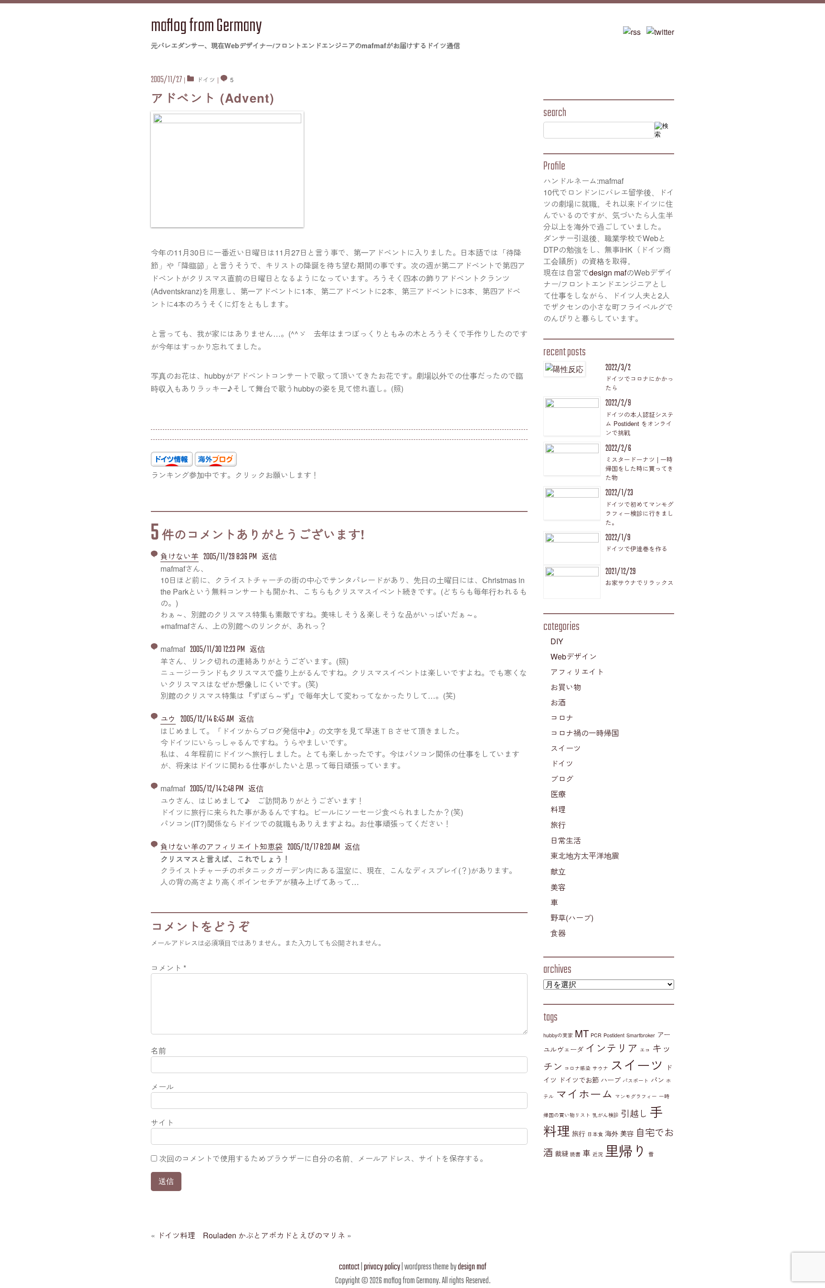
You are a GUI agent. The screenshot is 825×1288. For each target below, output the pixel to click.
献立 (558, 871)
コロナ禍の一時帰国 (584, 732)
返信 (269, 556)
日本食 (595, 1134)
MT (582, 1033)
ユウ (168, 718)
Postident (613, 1035)
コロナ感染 (577, 1068)
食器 (558, 932)
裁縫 (561, 1153)
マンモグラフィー (636, 1096)
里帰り (625, 1150)
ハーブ (611, 1080)
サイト (162, 1122)
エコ (645, 1050)
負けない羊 (179, 556)
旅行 (558, 824)
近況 (597, 1154)
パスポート (636, 1080)
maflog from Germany (206, 26)
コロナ (561, 717)
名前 (158, 1050)
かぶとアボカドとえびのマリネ (291, 1235)
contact (349, 1267)
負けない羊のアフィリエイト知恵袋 (221, 846)
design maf (607, 272)
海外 (611, 1133)
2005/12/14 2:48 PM (216, 789)
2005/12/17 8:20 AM (313, 847)
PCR (596, 1035)
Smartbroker (640, 1035)
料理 (558, 809)
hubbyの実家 (558, 1035)
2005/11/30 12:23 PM (217, 650)
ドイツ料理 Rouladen (196, 1235)
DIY (556, 641)
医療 (558, 793)
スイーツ (565, 748)
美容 (558, 887)
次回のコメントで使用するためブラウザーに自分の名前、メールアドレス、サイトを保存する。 (323, 1158)
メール (162, 1086)
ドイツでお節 (579, 1080)
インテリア (611, 1047)
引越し (634, 1113)
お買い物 (565, 686)
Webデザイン (573, 656)
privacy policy (382, 1267)
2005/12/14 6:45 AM (207, 719)
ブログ (561, 778)
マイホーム (584, 1094)
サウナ (600, 1068)
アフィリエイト (577, 671)
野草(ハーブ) (571, 917)
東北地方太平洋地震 (584, 855)
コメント (168, 967)
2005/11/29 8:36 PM (230, 557)
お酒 (558, 702)
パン (657, 1080)
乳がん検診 (605, 1114)
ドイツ (206, 79)
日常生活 (565, 840)
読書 (575, 1154)
